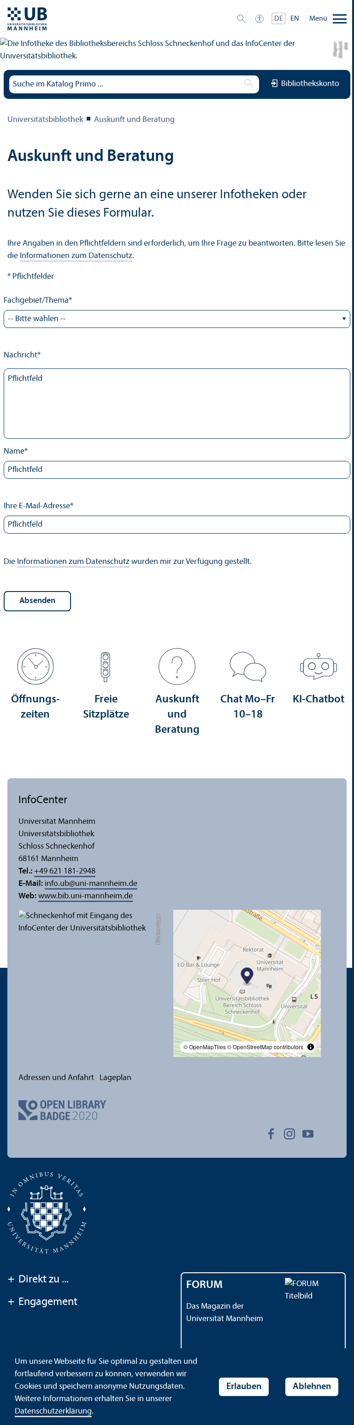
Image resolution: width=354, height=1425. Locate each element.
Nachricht (22, 355)
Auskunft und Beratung (134, 119)
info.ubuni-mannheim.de (91, 883)
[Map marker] (247, 977)
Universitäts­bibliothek (45, 119)
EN (294, 19)
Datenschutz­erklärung (53, 1411)
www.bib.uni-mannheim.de (85, 896)
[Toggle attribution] (310, 1046)
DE (278, 19)
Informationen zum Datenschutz (76, 256)
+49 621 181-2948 (64, 871)
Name (16, 451)
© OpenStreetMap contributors (265, 1047)
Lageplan (115, 1078)
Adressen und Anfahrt (56, 1078)
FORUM (204, 1285)
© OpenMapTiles (204, 1047)
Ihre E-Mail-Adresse (38, 506)
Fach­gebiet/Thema (38, 300)
